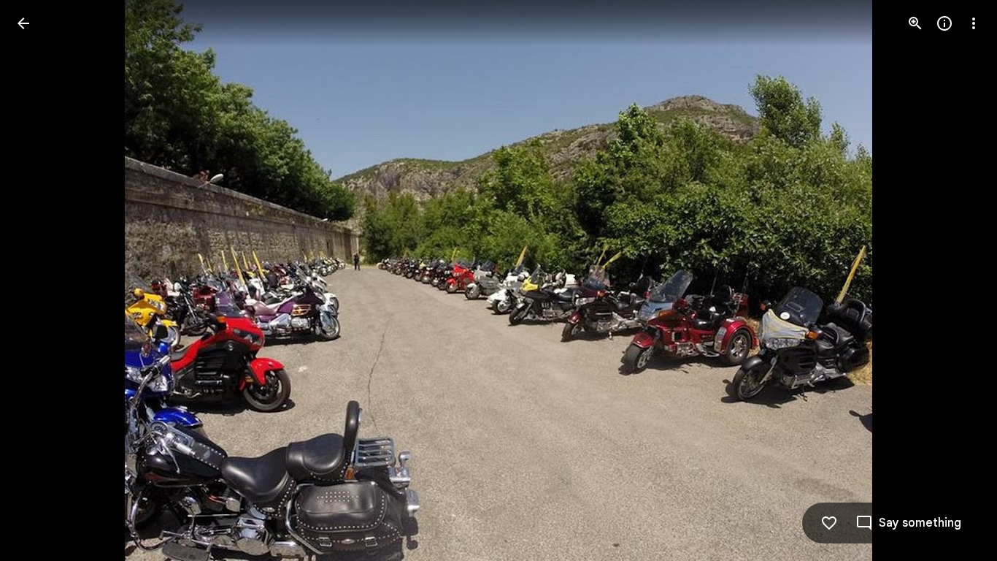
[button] (956, 280)
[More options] (973, 23)
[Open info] (944, 23)
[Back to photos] (23, 23)
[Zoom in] (915, 23)
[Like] (829, 523)
